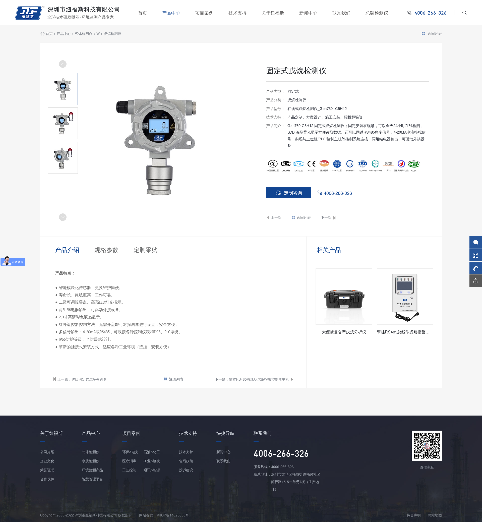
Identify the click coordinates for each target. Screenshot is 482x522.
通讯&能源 (152, 469)
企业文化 (47, 460)
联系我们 (341, 12)
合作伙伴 (47, 478)
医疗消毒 (129, 460)
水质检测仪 (90, 460)
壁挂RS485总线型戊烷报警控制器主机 (259, 379)
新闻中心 (308, 12)
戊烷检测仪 (112, 33)
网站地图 (435, 514)
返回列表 (435, 33)
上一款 (276, 217)
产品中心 (171, 12)
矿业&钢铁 (152, 460)
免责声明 (414, 514)
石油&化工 (152, 451)
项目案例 (204, 12)
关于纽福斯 (273, 12)
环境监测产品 (92, 469)
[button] (63, 217)
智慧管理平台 (92, 478)
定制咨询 (293, 192)
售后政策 (186, 460)
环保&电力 (130, 451)
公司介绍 (47, 451)
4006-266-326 (338, 193)
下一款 (326, 217)
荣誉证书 (47, 469)
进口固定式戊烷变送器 (89, 379)
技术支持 (237, 12)
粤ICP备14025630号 (173, 514)
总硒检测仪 (377, 12)
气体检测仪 (83, 33)
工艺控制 (129, 469)
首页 (142, 12)
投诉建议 (186, 469)
